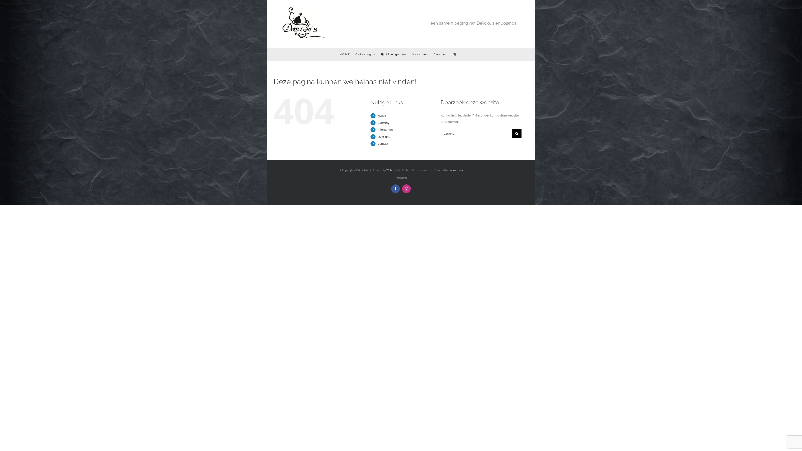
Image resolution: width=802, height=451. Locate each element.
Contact (383, 144)
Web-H (390, 170)
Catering (384, 123)
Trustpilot (401, 177)
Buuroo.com (456, 170)
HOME (382, 116)
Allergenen (385, 130)
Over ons (384, 137)
